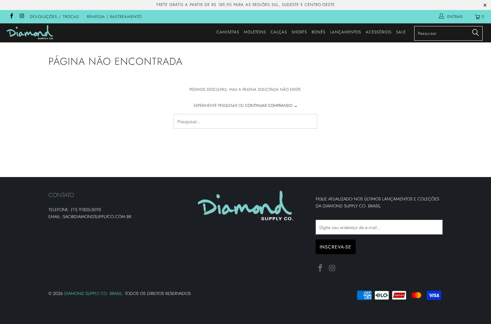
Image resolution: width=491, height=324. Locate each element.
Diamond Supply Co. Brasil (93, 293)
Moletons (255, 32)
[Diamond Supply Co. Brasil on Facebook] (11, 17)
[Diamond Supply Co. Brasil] (42, 32)
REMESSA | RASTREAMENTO (114, 17)
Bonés (318, 32)
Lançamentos (345, 32)
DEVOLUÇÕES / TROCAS (54, 17)
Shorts (299, 32)
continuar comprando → (271, 106)
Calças (279, 32)
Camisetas (227, 32)
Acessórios (378, 32)
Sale (401, 32)
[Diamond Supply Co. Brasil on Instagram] (21, 17)
